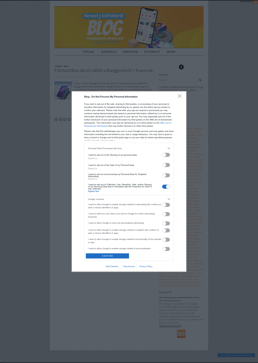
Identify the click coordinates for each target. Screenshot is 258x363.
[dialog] (129, 181)
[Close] (180, 97)
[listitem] (129, 148)
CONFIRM (107, 256)
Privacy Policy (145, 266)
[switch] (166, 155)
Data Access (129, 266)
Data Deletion (112, 266)
